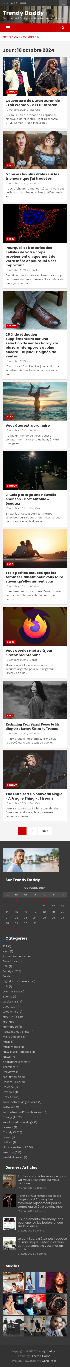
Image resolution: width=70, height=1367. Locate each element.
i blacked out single (16, 1031)
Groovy (12, 91)
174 (5, 946)
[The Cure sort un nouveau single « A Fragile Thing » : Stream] (35, 769)
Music (6, 1041)
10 (35, 906)
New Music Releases (17, 1052)
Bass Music (10, 961)
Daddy (7, 971)
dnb (5, 986)
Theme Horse (41, 1356)
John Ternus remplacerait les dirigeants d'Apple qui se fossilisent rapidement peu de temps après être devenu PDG (40, 1201)
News (7, 1057)
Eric (31, 360)
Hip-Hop (9, 1021)
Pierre (40, 1230)
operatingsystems (15, 1062)
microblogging (12, 1036)
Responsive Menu (63, 3)
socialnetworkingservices (20, 1102)
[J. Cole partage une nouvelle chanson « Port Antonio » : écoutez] (35, 470)
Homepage (10, 1026)
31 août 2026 (26, 1187)
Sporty (7, 1117)
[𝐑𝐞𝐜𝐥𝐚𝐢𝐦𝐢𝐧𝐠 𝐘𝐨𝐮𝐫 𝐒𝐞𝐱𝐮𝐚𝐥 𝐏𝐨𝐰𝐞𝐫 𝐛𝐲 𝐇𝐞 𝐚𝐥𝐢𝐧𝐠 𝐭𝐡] (35, 700)
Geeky (10, 239)
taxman (8, 1127)
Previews (9, 1072)
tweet (7, 1137)
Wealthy (8, 1152)
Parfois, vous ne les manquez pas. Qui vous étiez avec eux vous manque (42, 1179)
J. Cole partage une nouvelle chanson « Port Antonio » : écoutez (31, 499)
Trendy (11, 325)
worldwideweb (13, 1157)
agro (6, 951)
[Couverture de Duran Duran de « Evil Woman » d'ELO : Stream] (35, 76)
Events (7, 996)
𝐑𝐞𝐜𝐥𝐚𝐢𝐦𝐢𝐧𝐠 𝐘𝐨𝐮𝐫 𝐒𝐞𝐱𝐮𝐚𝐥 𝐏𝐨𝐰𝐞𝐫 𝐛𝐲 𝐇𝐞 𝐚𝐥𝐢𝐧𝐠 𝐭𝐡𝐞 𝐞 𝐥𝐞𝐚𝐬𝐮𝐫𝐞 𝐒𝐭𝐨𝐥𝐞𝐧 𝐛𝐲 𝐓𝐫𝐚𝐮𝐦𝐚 (32, 726)
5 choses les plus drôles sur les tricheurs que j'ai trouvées (32, 176)
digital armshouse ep (17, 981)
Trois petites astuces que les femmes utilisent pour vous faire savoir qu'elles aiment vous (34, 577)
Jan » (16, 928)
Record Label (12, 1082)
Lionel (33, 269)
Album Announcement (18, 956)
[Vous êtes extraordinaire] (35, 401)
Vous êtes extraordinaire (28, 425)
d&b (5, 966)
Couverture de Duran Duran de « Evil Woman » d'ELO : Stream (33, 102)
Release (8, 1087)
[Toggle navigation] (8, 27)
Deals (7, 976)
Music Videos (11, 1046)
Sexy (10, 165)
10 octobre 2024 (16, 109)
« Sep (6, 928)
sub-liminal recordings (18, 1122)
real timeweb (12, 1077)
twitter (7, 1142)
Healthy (8, 1016)
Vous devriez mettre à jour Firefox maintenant (29, 652)
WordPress (49, 1361)
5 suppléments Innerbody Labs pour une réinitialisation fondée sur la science (40, 1222)
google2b (9, 1006)
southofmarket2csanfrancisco (23, 1112)
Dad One (34, 109)
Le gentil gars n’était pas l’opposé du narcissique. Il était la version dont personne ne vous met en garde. (42, 1244)
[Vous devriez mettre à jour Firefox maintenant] (35, 626)
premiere (9, 1067)
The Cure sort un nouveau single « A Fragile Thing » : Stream (34, 796)
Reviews (8, 1092)
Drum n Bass (11, 991)
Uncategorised (13, 1147)
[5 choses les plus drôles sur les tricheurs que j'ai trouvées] (35, 150)
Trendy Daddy (23, 13)
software (9, 1107)
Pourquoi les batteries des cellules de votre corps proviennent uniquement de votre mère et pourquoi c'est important (31, 256)
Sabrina (34, 183)
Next (45, 831)
